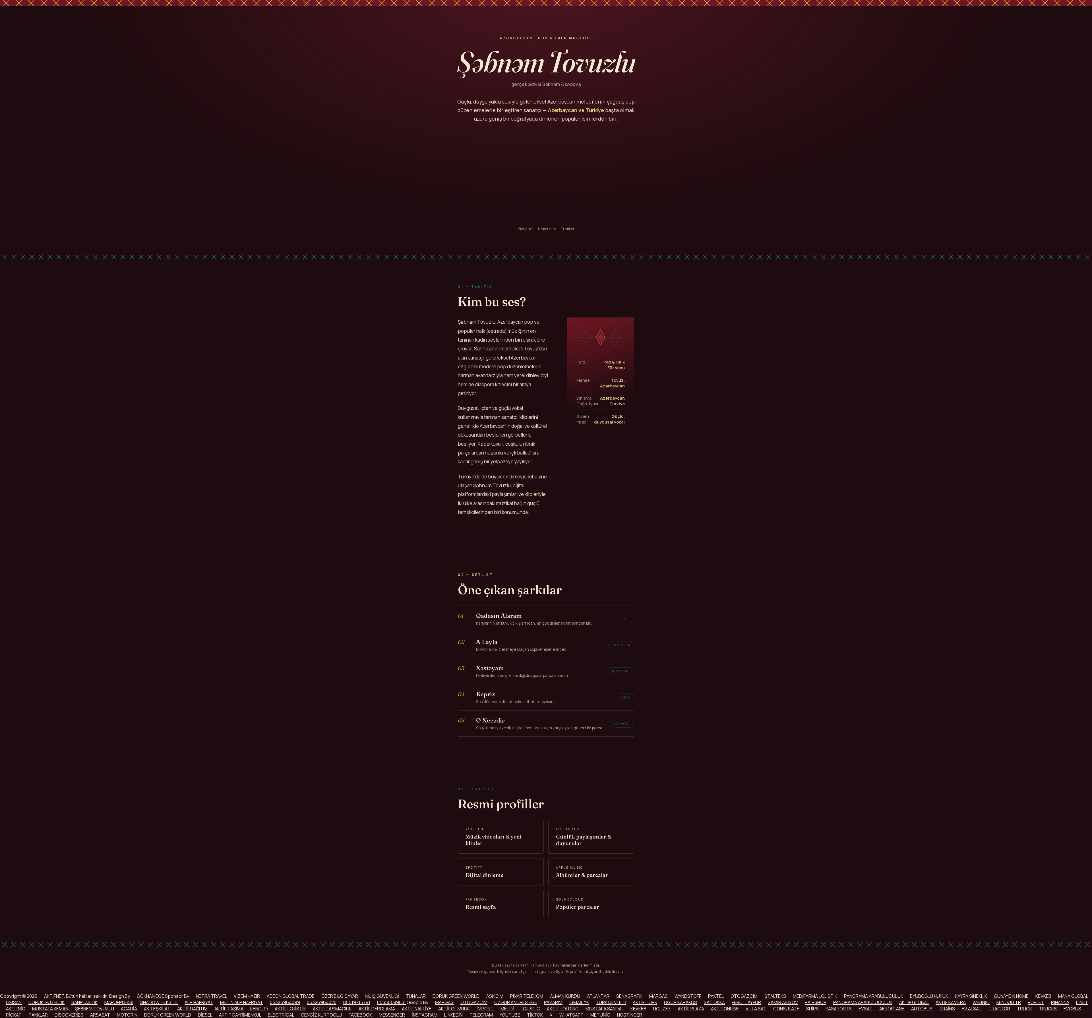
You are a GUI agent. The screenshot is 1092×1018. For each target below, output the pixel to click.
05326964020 (321, 1002)
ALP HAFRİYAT (199, 1002)
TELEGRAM (481, 1015)
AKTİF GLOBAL (914, 1002)
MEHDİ (507, 1008)
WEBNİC (981, 1002)
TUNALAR (416, 996)
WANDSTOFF (688, 996)
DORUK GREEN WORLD (456, 996)
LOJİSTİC (530, 1008)
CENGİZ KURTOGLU (321, 1015)
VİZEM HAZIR (247, 996)
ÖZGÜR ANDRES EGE (515, 1002)
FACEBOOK (360, 1015)
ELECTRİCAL (281, 1015)
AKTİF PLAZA (691, 1008)
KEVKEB (1043, 996)
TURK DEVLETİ (611, 1002)
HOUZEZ (662, 1008)
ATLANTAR (598, 996)
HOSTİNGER (629, 1015)
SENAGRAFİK (629, 996)
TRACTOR (999, 1008)
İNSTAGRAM (424, 1015)
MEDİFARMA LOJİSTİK (815, 996)
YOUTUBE (510, 1015)
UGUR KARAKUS (680, 1002)
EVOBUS (1072, 1008)
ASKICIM (494, 996)
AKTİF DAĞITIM (192, 1008)
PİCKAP (14, 1015)
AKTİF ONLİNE (725, 1008)
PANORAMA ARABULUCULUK (873, 996)
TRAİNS (947, 1008)
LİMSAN (14, 1002)
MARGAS (658, 996)
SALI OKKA (714, 1002)
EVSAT (865, 1008)
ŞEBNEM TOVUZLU (94, 1008)
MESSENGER (392, 1015)
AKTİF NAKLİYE (416, 1008)
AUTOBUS (921, 1008)
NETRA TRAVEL (211, 996)
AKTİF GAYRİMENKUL (240, 1015)
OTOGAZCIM (744, 996)
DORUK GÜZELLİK (46, 1002)
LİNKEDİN (453, 1015)
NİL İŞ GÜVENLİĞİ (382, 996)
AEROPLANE (891, 1008)
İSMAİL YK (579, 1002)
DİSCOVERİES (69, 1015)
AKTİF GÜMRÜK (454, 1008)
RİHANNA (1060, 1002)
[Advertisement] (546, 174)
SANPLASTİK (84, 1002)
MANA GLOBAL (1073, 996)
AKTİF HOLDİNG (563, 1008)
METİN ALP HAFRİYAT (241, 1002)
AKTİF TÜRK (645, 1002)
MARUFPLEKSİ (118, 1002)
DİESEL (205, 1015)
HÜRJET (1036, 1002)
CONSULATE (786, 1008)
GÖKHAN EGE (151, 996)
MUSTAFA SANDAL (605, 1008)
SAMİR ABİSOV (783, 1002)
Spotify (562, 971)
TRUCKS (1048, 1008)
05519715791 (356, 1002)
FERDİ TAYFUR (746, 1002)
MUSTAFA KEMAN (50, 1008)
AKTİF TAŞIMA (228, 1008)
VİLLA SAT (756, 1008)
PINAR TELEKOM (526, 996)
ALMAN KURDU (565, 996)
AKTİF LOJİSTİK (290, 1008)
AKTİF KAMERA (951, 1002)
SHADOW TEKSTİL (159, 1002)
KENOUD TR (1008, 1002)
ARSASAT (100, 1015)
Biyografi (525, 228)
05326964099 (285, 1002)
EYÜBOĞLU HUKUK (929, 996)
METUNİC (600, 1015)
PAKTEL (716, 996)
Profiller (567, 228)
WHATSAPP (571, 1015)
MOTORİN (127, 1015)
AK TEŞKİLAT (157, 1008)
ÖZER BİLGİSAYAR (339, 996)
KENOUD (259, 1008)
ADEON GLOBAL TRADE (291, 996)
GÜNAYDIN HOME (1011, 996)
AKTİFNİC (15, 1008)
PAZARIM (553, 1002)
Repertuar (547, 228)
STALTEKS (775, 996)
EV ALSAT (972, 1008)
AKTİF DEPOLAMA (377, 1008)
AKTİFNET (54, 996)
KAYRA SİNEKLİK (971, 996)
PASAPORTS (839, 1008)
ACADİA (129, 1008)
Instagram (540, 971)
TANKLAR (38, 1015)
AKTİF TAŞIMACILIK (332, 1008)
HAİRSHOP (815, 1002)
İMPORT (485, 1008)
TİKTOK (535, 1015)
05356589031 (391, 1002)
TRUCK (1024, 1008)
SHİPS (812, 1008)
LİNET (1082, 1002)
